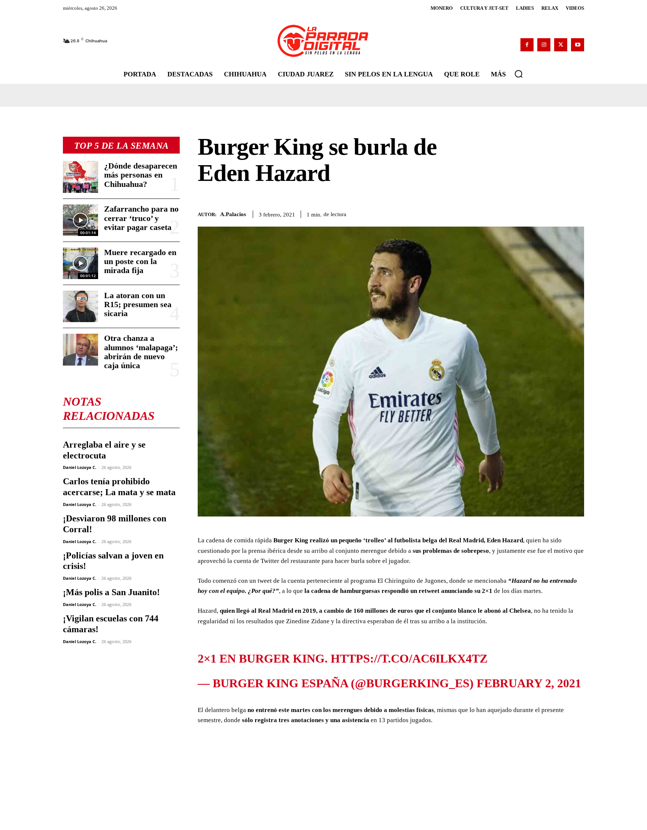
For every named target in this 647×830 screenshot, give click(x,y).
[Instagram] (543, 44)
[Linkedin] (559, 212)
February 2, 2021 (529, 673)
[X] (560, 44)
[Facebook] (527, 44)
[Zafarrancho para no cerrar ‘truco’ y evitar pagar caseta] (80, 220)
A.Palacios (233, 214)
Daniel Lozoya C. (79, 467)
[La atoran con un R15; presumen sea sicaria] (80, 306)
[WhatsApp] (542, 212)
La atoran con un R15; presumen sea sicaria (137, 304)
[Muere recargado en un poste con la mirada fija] (80, 263)
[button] (519, 74)
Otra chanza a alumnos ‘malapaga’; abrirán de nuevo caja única (141, 351)
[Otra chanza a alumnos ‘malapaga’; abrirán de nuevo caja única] (80, 349)
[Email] (576, 212)
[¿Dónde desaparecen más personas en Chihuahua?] (80, 177)
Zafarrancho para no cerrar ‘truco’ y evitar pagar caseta (141, 217)
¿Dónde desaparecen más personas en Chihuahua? (140, 174)
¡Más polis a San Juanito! (111, 592)
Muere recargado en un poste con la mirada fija (140, 261)
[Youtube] (577, 44)
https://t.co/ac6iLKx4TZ (409, 648)
